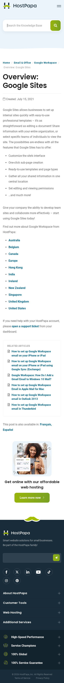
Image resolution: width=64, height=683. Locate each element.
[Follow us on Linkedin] (27, 572)
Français (45, 424)
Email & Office (22, 62)
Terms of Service (22, 678)
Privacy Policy (42, 678)
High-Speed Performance (27, 637)
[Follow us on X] (17, 572)
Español (8, 430)
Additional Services (17, 622)
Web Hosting (12, 612)
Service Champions (23, 645)
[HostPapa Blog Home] (19, 5)
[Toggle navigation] (59, 6)
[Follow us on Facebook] (6, 572)
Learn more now (30, 497)
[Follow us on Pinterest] (17, 580)
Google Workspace (45, 62)
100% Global (19, 654)
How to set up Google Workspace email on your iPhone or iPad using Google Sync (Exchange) (32, 365)
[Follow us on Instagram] (6, 580)
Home (6, 62)
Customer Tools (14, 603)
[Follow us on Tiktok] (49, 572)
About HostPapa (15, 593)
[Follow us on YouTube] (38, 572)
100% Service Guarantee (27, 663)
